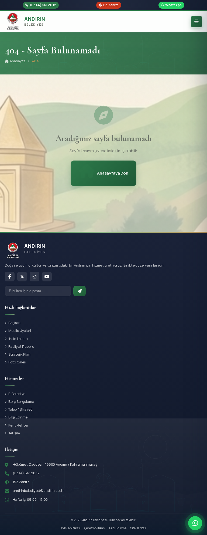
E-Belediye (16, 393)
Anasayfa (17, 61)
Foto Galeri (17, 362)
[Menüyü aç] (196, 21)
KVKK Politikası (70, 528)
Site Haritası (138, 528)
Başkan (14, 322)
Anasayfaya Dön (112, 173)
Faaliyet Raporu (21, 346)
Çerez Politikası (94, 528)
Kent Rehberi (18, 425)
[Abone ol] (79, 291)
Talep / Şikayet (20, 409)
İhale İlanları (18, 338)
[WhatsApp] (195, 523)
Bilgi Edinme (17, 417)
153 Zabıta (110, 5)
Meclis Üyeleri (19, 330)
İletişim (14, 433)
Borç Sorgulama (21, 401)
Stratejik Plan (19, 354)
